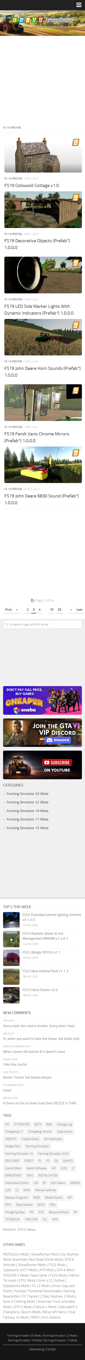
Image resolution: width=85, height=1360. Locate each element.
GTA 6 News (27, 1229)
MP (69, 1197)
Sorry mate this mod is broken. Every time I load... (40, 1026)
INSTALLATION (48, 1175)
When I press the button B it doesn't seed (34, 1052)
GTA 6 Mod (65, 1270)
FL (39, 1161)
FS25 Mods (58, 1275)
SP (75, 1212)
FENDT (28, 1161)
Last (79, 609)
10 (51, 609)
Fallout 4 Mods (45, 1307)
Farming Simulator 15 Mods (27, 828)
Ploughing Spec (15, 1212)
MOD (36, 1197)
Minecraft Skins (54, 1312)
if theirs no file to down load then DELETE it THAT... (41, 1103)
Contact (51, 1349)
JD (44, 1183)
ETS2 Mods (27, 1280)
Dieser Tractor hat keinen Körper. (28, 1077)
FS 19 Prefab (13, 178)
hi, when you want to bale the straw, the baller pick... (42, 1039)
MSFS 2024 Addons (46, 1317)
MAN (27, 1190)
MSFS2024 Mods (16, 1254)
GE (56, 1161)
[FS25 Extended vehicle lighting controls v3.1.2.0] (11, 920)
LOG (8, 1190)
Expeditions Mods (16, 1286)
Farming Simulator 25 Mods (24, 1335)
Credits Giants (30, 1139)
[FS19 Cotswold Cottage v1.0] (43, 154)
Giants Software (36, 1168)
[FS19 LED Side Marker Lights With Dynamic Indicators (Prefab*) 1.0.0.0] (43, 275)
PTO (41, 1212)
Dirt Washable (53, 1139)
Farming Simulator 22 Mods (27, 802)
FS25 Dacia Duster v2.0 (40, 990)
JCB (36, 1183)
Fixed (7, 1090)
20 (59, 609)
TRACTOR (31, 1219)
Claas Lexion (65, 1131)
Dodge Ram (12, 1146)
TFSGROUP (12, 1219)
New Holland (24, 1205)
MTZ (8, 1205)
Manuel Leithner (45, 1190)
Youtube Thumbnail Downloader (37, 1291)
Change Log (64, 1124)
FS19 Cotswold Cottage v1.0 (31, 185)
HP (54, 1168)
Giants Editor (13, 1168)
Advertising (37, 1349)
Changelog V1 (14, 1131)
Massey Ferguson (16, 1197)
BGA (49, 1124)
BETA (37, 1124)
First (8, 609)
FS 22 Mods (41, 1286)
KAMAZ (75, 1183)
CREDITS (11, 1139)
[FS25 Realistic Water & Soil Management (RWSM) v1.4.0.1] (11, 939)
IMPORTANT (13, 1175)
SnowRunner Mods (32, 1265)
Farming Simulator (37, 1146)
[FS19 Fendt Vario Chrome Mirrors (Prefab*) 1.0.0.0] (43, 402)
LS (17, 1190)
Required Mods (59, 1212)
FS (48, 1161)
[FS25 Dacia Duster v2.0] (11, 995)
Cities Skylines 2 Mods (58, 1296)
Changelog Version (40, 1131)
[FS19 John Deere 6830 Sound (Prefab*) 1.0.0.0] (43, 465)
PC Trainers (30, 1296)
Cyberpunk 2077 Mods (20, 1270)
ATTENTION (22, 1124)
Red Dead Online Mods (46, 1259)
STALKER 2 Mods (15, 1275)
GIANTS (68, 1161)
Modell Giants (54, 1197)
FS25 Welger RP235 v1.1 (41, 952)
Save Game (39, 1275)
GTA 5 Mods (23, 1307)
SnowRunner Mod (44, 1254)
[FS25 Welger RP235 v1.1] (11, 958)
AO (7, 1124)
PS (31, 1212)
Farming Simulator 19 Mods (27, 811)
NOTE (41, 1205)
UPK (55, 1219)
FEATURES (12, 1161)
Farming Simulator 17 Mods (27, 819)
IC (73, 1168)
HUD (64, 1168)
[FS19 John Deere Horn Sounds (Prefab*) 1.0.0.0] (43, 337)
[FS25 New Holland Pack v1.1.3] (11, 976)
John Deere (58, 1183)
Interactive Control (17, 1183)
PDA (52, 1205)
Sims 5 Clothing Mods (19, 1301)
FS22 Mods (56, 1265)
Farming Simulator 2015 (53, 1153)
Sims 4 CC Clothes (51, 1280)
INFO (30, 1175)
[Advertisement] (42, 80)
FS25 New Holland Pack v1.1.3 (45, 971)
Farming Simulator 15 (19, 1153)
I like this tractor (15, 1064)
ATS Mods (46, 1270)
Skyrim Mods (30, 1312)
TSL (44, 1219)
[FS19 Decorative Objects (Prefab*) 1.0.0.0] (43, 209)
